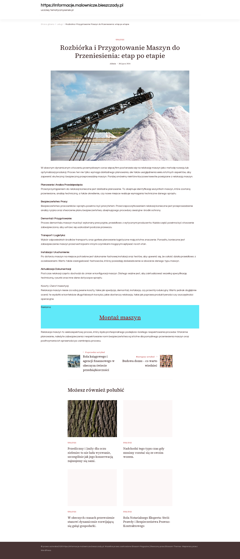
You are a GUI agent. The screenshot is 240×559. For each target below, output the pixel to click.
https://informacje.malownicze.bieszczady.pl (82, 5)
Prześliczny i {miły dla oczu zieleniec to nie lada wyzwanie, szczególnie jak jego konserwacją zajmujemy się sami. (90, 455)
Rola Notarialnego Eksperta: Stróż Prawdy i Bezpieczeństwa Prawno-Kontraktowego (146, 522)
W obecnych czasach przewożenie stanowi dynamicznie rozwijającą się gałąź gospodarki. (91, 522)
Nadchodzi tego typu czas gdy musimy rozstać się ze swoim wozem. (143, 453)
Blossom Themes (173, 546)
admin (113, 63)
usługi (120, 39)
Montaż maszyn (120, 317)
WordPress (46, 550)
